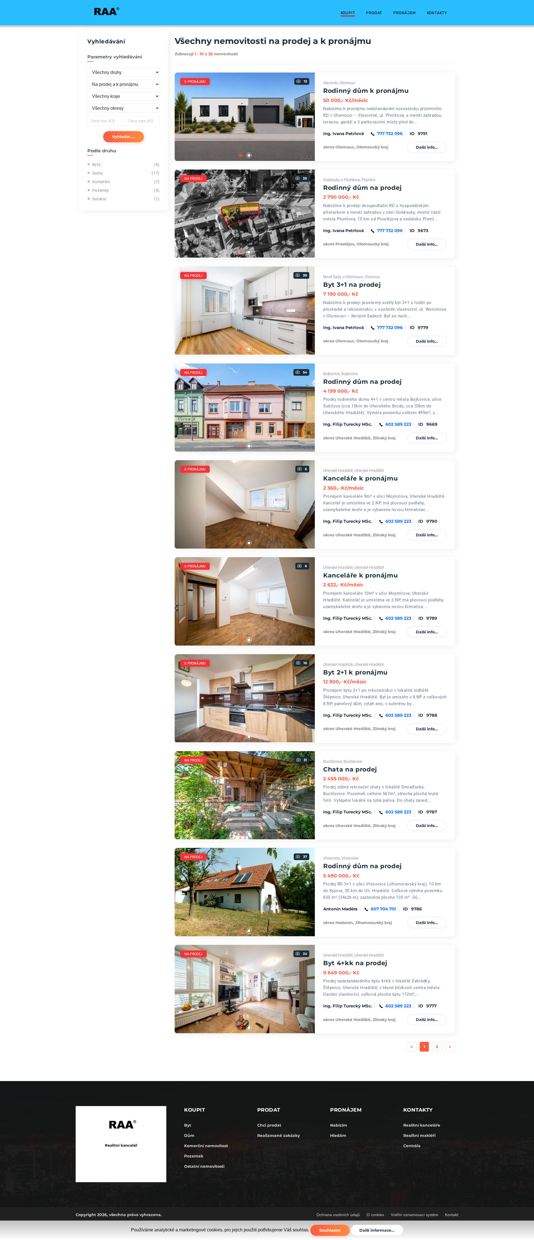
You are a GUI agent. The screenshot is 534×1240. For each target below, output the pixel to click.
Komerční (101, 182)
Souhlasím (330, 1230)
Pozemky (100, 190)
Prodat (374, 13)
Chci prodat (269, 1125)
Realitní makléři (419, 1135)
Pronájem (404, 13)
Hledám (338, 1135)
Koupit (348, 13)
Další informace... (377, 1230)
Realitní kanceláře (421, 1125)
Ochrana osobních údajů (338, 1214)
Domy (97, 173)
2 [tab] (249, 155)
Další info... (427, 147)
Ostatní (99, 199)
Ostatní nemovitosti (204, 1166)
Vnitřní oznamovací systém (414, 1214)
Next (319, 116)
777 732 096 (390, 133)
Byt (187, 1125)
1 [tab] (240, 155)
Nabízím (338, 1125)
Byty (96, 164)
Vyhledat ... (123, 136)
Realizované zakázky (278, 1135)
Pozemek (193, 1156)
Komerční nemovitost (206, 1145)
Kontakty (437, 13)
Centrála (412, 1145)
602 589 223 (398, 424)
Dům (189, 1135)
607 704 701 (383, 909)
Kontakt (451, 1214)
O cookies (375, 1214)
